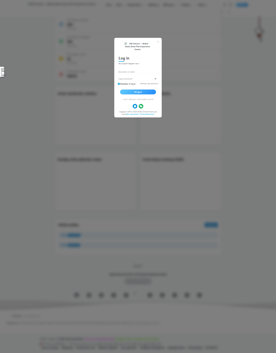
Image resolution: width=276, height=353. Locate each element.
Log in (139, 92)
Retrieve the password (149, 83)
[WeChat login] (141, 106)
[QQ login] (135, 106)
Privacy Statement (147, 114)
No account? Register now (128, 63)
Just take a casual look (2, 72)
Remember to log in (127, 84)
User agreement (132, 114)
